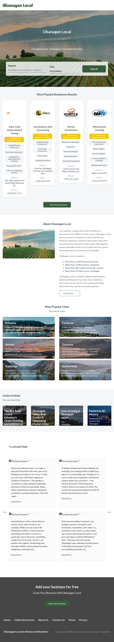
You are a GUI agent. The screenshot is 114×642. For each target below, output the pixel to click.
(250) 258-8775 (99, 180)
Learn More (68, 293)
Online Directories (24, 619)
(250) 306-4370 (43, 181)
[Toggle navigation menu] (110, 5)
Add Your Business (58, 204)
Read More (16, 501)
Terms (71, 619)
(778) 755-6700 (71, 179)
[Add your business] (57, 600)
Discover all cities (57, 311)
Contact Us (58, 619)
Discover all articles (11, 400)
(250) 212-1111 (14, 193)
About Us (43, 619)
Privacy (83, 619)
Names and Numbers (36, 631)
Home (7, 619)
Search (12, 65)
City (52, 66)
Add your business (57, 603)
